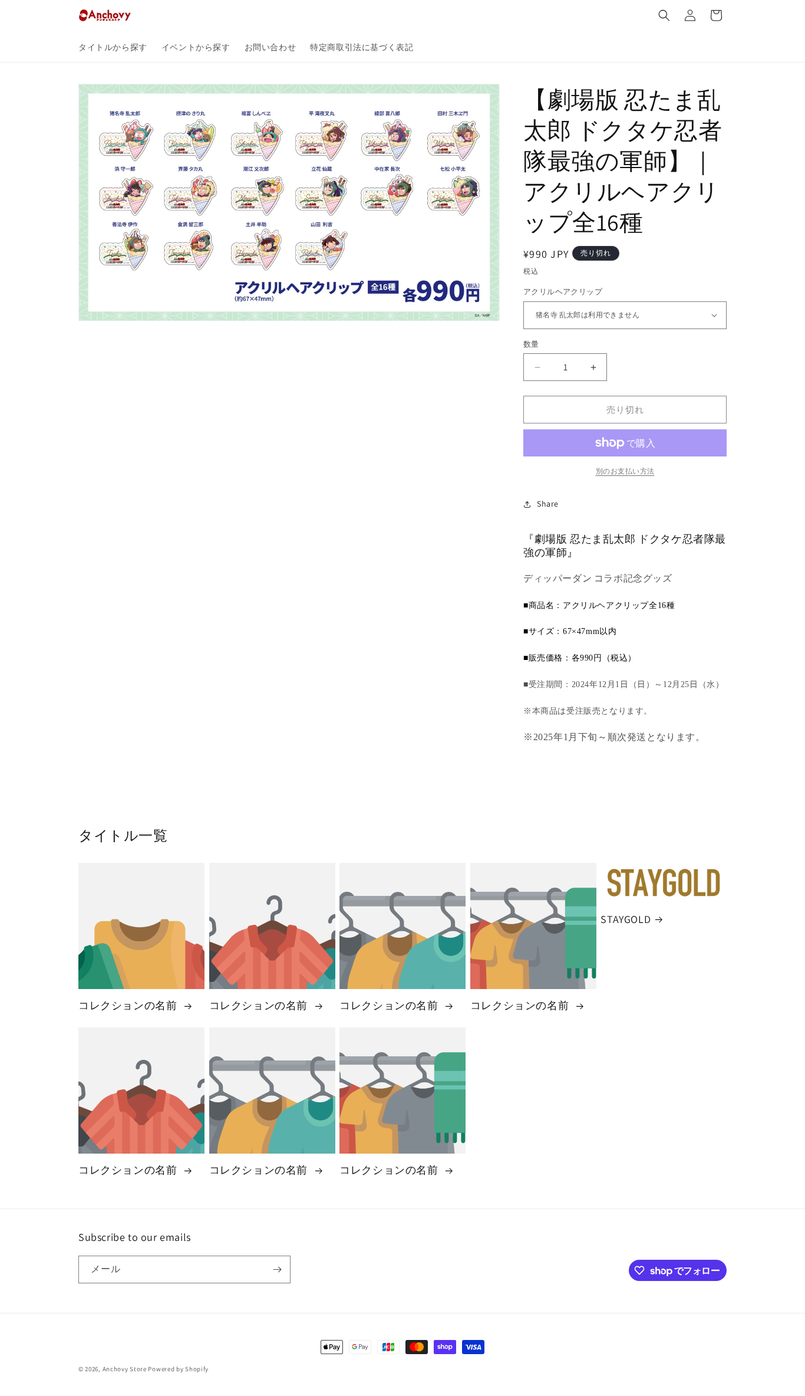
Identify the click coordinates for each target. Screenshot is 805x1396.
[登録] (277, 1269)
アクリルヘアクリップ (562, 292)
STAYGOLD (626, 919)
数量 (531, 344)
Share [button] (548, 503)
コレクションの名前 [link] (129, 1005)
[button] (664, 15)
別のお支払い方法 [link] (625, 471)
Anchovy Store (125, 1369)
